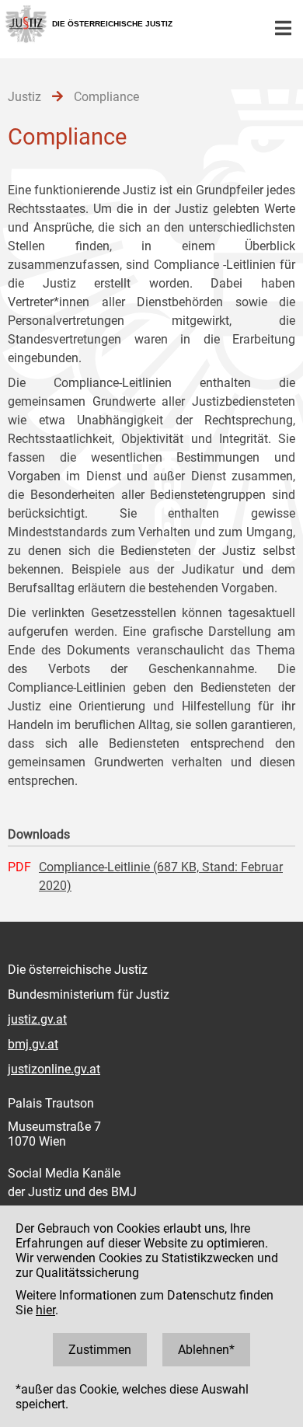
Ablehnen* (206, 1349)
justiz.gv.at (37, 1019)
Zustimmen (99, 1349)
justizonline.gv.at (54, 1069)
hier (45, 1310)
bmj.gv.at (33, 1044)
